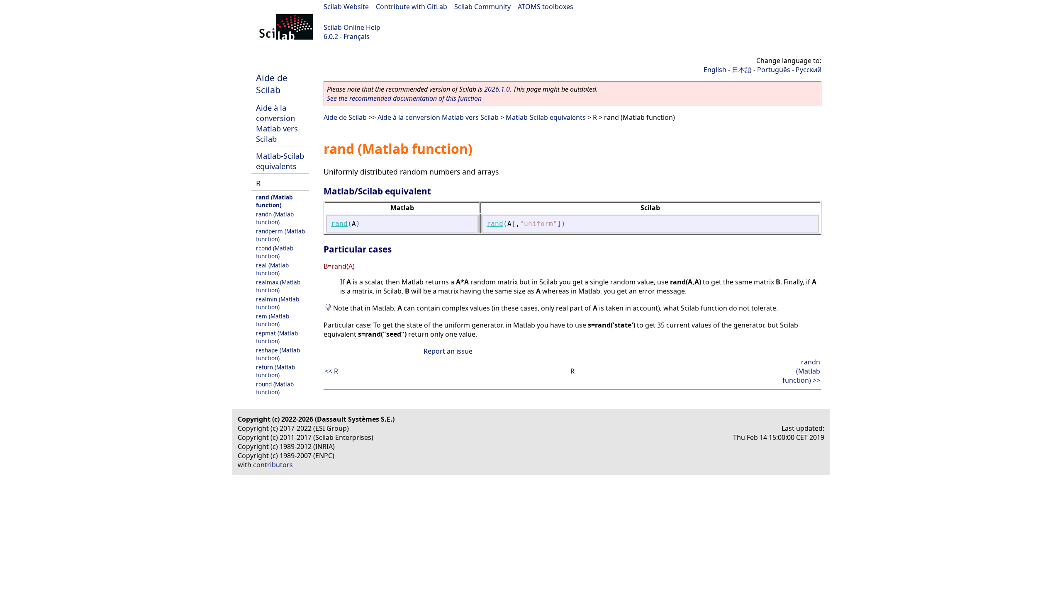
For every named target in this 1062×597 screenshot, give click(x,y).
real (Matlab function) (272, 269)
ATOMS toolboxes (545, 6)
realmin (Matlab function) (277, 303)
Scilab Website (346, 6)
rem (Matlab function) (272, 320)
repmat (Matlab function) (277, 337)
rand (339, 224)
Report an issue (448, 351)
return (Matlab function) (275, 371)
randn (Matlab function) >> (801, 371)
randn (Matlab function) (275, 218)
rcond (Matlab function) (274, 252)
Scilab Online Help (352, 27)
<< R (331, 371)
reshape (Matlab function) (278, 354)
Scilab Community (482, 6)
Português (773, 69)
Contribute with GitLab (411, 6)
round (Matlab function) (275, 388)
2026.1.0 (497, 89)
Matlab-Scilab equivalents (280, 160)
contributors (273, 464)
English (715, 69)
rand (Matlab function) (274, 201)
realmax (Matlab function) (278, 286)
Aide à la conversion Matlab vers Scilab (277, 123)
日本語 (742, 69)
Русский (808, 69)
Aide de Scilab (271, 84)
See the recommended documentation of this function (404, 98)
